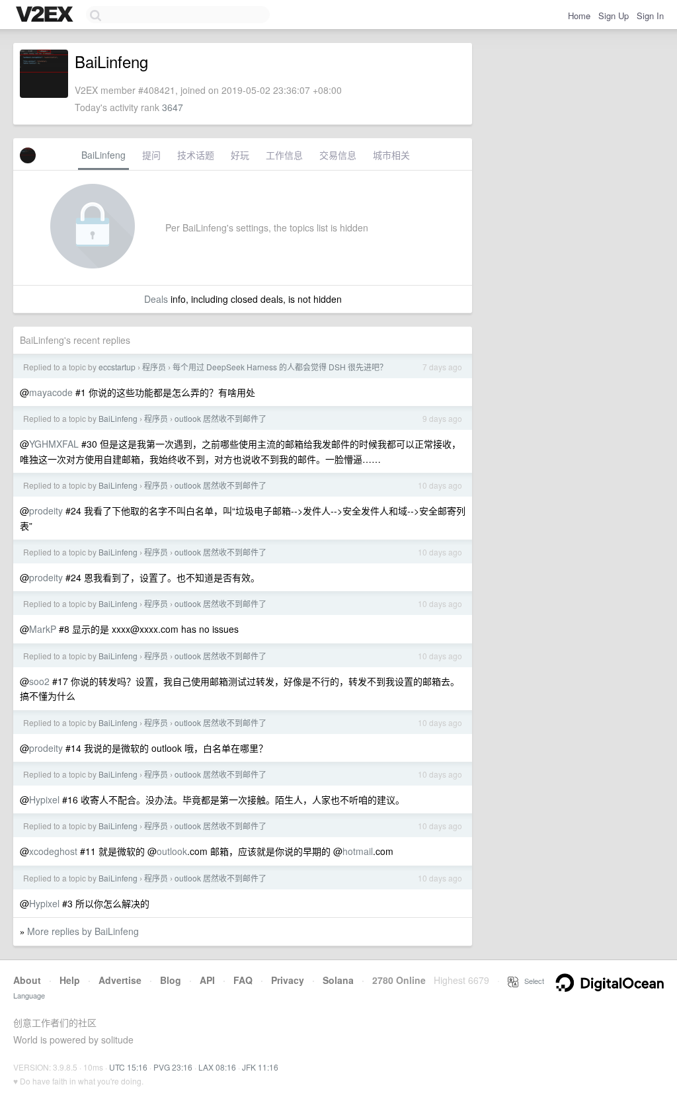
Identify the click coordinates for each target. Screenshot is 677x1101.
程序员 (154, 366)
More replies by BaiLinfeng (83, 931)
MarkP (42, 628)
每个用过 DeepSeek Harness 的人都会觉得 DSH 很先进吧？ (280, 366)
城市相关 (391, 154)
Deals (156, 299)
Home (579, 15)
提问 (151, 154)
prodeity (46, 510)
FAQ (243, 980)
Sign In (650, 15)
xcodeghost (53, 851)
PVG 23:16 (172, 1067)
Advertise (120, 980)
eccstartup (117, 366)
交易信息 (337, 154)
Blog (170, 980)
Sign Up (613, 15)
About (27, 980)
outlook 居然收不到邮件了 (220, 418)
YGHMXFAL (54, 443)
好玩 (240, 154)
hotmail (357, 851)
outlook (172, 851)
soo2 (39, 681)
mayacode (51, 392)
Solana (338, 980)
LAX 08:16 (217, 1067)
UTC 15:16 (128, 1067)
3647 (172, 107)
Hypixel (44, 799)
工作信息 (284, 154)
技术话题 (195, 154)
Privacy (287, 980)
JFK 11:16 (260, 1067)
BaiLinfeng (103, 154)
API (207, 980)
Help (70, 980)
